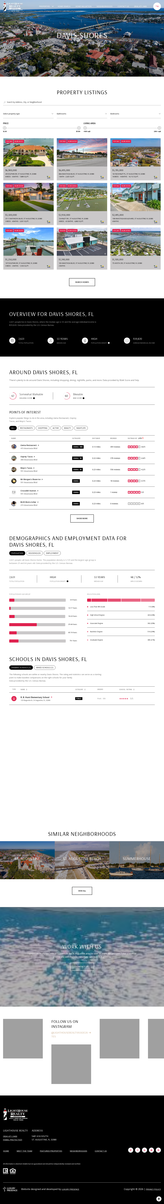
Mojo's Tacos (26, 468)
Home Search (64, 6)
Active (57, 428)
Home (6, 1151)
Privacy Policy (153, 1189)
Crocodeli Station (28, 490)
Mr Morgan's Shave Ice (30, 479)
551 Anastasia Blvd (28, 471)
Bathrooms (61, 113)
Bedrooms (114, 113)
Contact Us (101, 1151)
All (14, 428)
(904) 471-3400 (140, 6)
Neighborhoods (104, 6)
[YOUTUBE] (151, 1150)
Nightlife (82, 428)
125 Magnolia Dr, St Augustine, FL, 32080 (35, 700)
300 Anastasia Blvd (28, 459)
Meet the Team (24, 1151)
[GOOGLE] (158, 1150)
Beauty (68, 428)
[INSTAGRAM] (137, 1150)
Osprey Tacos (26, 456)
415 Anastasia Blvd (28, 448)
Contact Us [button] (82, 966)
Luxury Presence (70, 1189)
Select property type (11, 113)
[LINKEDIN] (144, 1150)
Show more (82, 518)
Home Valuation (83, 6)
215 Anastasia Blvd (28, 505)
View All (82, 891)
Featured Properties (51, 1151)
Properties (44, 6)
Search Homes (82, 282)
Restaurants (27, 428)
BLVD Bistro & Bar (28, 502)
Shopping (43, 428)
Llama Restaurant (28, 445)
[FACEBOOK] (130, 1150)
